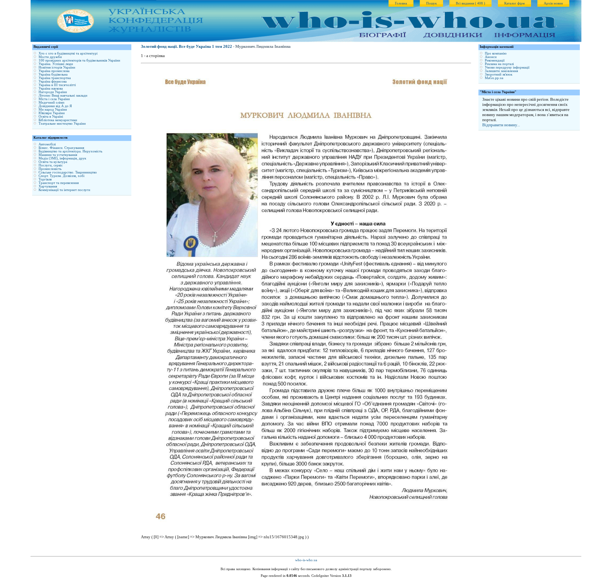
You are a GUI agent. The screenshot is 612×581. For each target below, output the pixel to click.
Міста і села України (54, 99)
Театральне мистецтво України (62, 123)
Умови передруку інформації (507, 67)
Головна (401, 3)
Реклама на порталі (499, 64)
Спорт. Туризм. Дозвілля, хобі (61, 176)
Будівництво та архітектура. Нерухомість (70, 151)
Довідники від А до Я (55, 106)
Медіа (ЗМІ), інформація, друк (62, 158)
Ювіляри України (52, 113)
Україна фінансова (53, 81)
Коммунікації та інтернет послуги (64, 190)
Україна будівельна (53, 74)
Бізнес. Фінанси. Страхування (61, 148)
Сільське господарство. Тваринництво (68, 172)
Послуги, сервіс (51, 165)
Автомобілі (47, 144)
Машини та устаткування (58, 155)
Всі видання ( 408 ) (470, 3)
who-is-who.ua (306, 560)
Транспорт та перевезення (59, 183)
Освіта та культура (53, 162)
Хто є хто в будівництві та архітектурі (68, 53)
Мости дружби (50, 57)
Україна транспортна (55, 78)
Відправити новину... (501, 124)
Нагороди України (53, 92)
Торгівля (45, 179)
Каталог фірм (514, 3)
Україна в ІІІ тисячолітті (57, 85)
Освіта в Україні (51, 116)
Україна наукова (51, 88)
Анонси (491, 57)
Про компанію (495, 53)
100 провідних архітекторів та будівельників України (79, 60)
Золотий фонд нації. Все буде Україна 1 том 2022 (186, 46)
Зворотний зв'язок (498, 74)
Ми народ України (53, 109)
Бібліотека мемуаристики (58, 120)
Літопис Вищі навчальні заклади (63, 95)
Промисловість (50, 169)
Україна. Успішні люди (56, 64)
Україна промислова (54, 71)
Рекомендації (495, 60)
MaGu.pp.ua (494, 78)
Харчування (48, 186)
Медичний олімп (51, 102)
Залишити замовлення (501, 71)
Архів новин (553, 3)
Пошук (431, 3)
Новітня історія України (57, 67)
